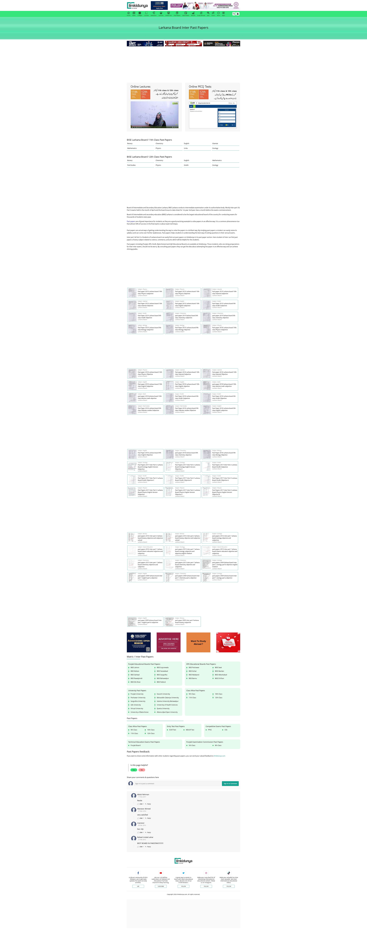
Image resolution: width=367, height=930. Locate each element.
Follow (183, 886)
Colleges (139, 15)
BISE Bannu (193, 678)
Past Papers (177, 15)
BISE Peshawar (194, 667)
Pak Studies (131, 165)
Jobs (208, 15)
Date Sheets (185, 15)
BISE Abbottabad (221, 675)
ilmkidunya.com (219, 756)
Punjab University (137, 694)
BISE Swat (218, 667)
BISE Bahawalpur (163, 678)
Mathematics (132, 148)
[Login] (237, 13)
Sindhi (186, 165)
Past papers (131, 221)
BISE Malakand (194, 675)
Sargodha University (138, 701)
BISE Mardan (219, 671)
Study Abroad (201, 15)
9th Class (192, 694)
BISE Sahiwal (135, 675)
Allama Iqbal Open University (167, 712)
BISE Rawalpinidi (136, 678)
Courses (146, 15)
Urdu (186, 148)
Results (193, 15)
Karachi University (163, 694)
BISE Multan (135, 671)
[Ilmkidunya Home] (137, 5)
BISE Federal (161, 682)
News (134, 15)
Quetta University (163, 708)
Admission (154, 15)
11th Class (192, 698)
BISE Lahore (135, 667)
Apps (223, 15)
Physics (158, 148)
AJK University (136, 705)
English (186, 143)
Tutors (213, 15)
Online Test (168, 15)
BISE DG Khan (135, 682)
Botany (129, 143)
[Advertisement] (183, 61)
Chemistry (159, 143)
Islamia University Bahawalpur (168, 701)
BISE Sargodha (162, 675)
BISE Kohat (192, 671)
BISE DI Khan (219, 678)
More (218, 15)
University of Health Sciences (167, 705)
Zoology (215, 148)
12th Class (218, 698)
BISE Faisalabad (162, 671)
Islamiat (215, 143)
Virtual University (137, 708)
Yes (134, 770)
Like (138, 886)
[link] (159, 5)
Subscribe (161, 886)
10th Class (218, 694)
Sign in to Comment (230, 783)
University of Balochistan (140, 712)
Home (128, 15)
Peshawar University (138, 698)
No (142, 770)
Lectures (161, 15)
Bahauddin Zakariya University (168, 698)
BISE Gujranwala (162, 667)
